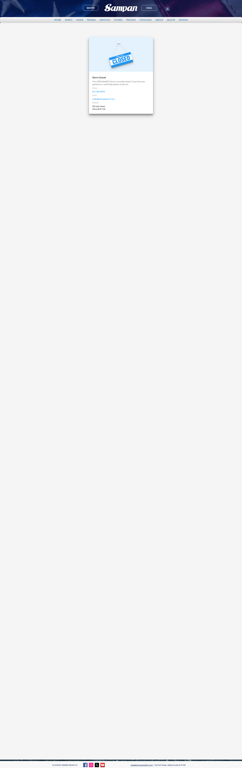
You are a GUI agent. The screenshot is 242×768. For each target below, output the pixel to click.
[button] (167, 8)
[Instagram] (91, 765)
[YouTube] (102, 765)
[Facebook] (85, 765)
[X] (97, 765)
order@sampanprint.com (142, 765)
